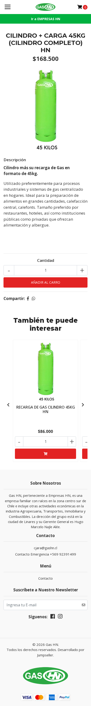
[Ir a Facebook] (52, 617)
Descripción (15, 159)
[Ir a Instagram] (60, 617)
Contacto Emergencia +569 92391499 (45, 554)
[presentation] (8, 405)
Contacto (45, 578)
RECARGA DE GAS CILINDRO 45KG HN (45, 409)
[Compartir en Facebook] (28, 298)
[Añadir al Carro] (45, 454)
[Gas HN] (46, 7)
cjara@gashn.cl (45, 547)
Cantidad (45, 260)
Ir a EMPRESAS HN (45, 19)
